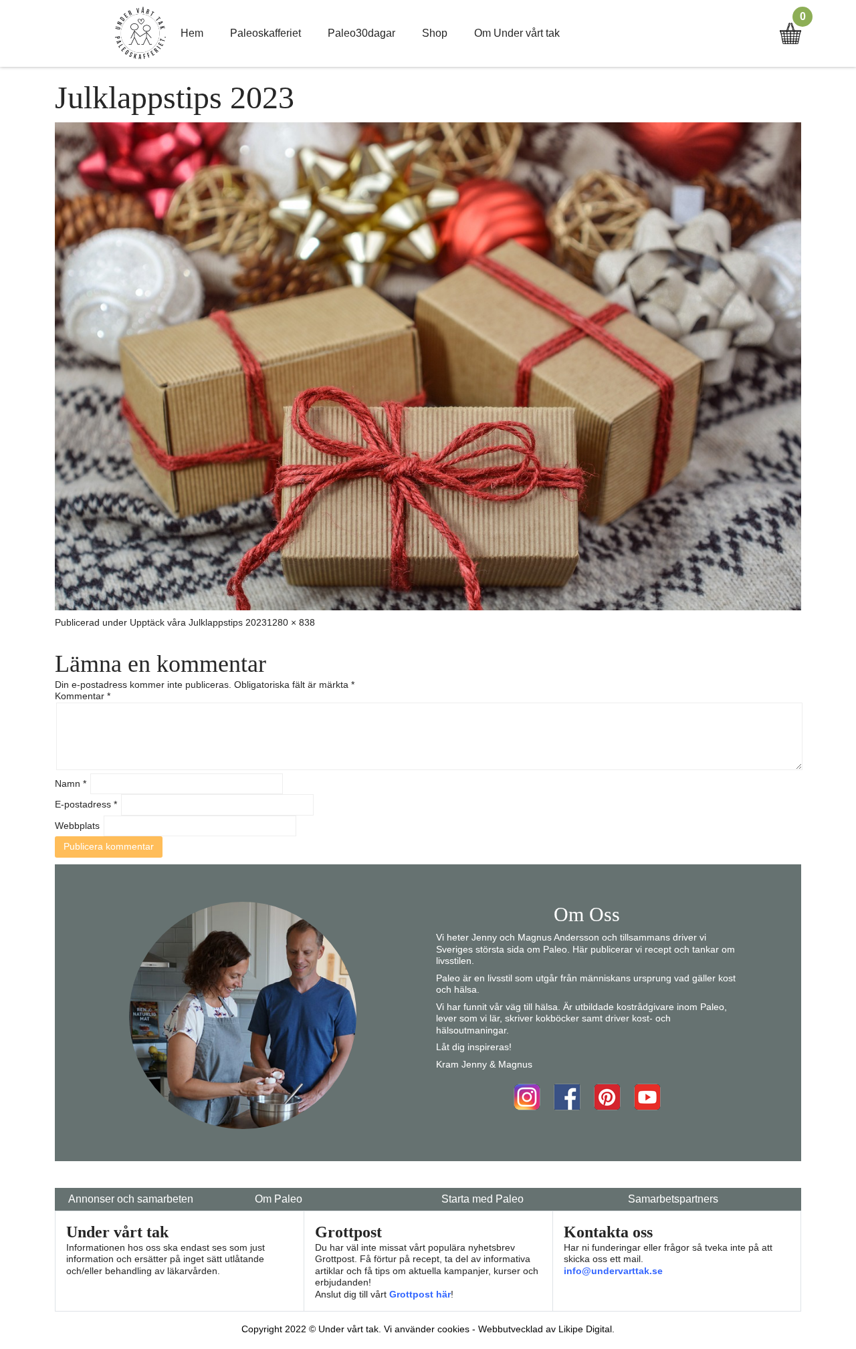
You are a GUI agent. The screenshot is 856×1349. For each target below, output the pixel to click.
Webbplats (77, 825)
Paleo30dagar (361, 33)
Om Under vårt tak (517, 33)
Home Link (140, 33)
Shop (434, 33)
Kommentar (82, 696)
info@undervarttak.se (613, 1270)
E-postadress (86, 804)
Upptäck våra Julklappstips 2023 (198, 622)
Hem (192, 33)
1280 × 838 (291, 622)
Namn (70, 783)
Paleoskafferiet (265, 33)
